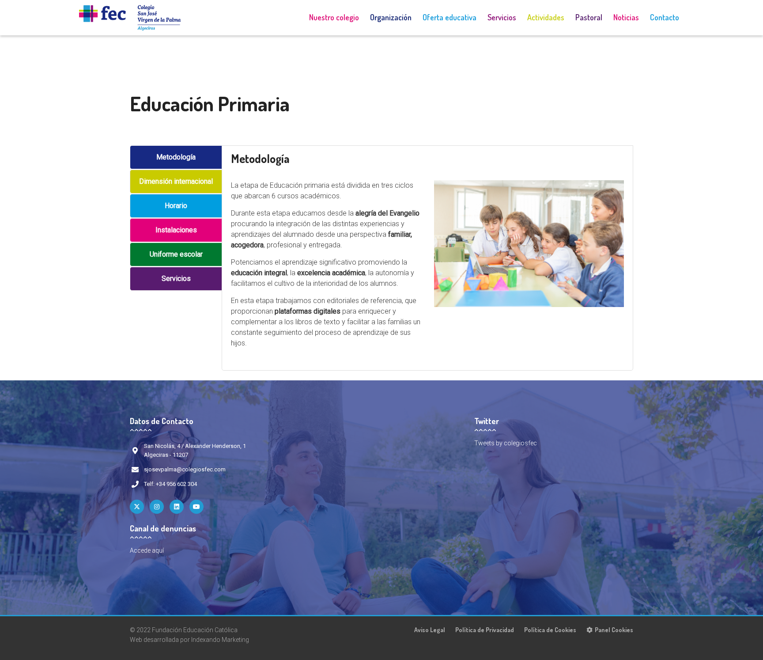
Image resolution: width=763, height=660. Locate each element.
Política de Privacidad (484, 629)
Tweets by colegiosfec (505, 443)
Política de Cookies (550, 629)
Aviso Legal (429, 629)
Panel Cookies (614, 629)
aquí (158, 550)
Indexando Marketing (220, 639)
